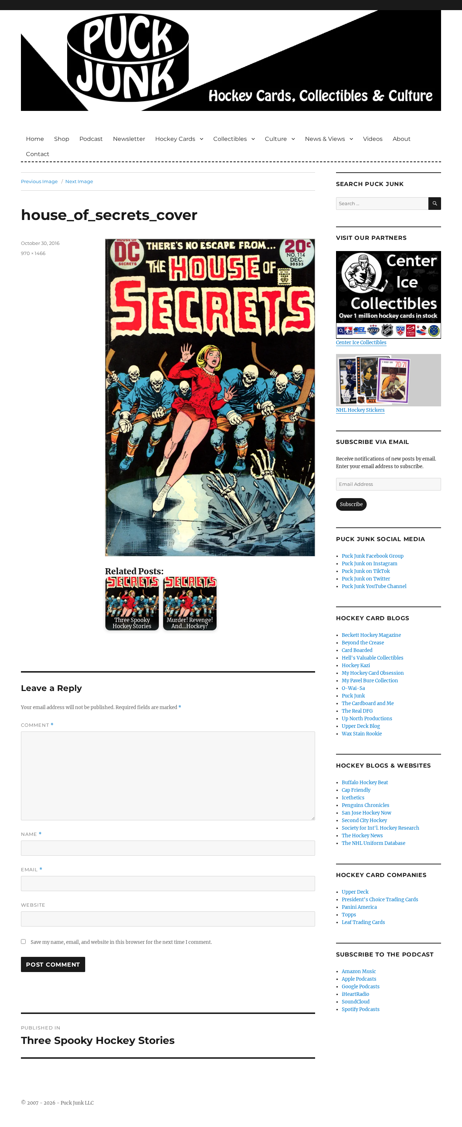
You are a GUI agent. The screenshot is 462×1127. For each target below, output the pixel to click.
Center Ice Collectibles (361, 342)
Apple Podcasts (359, 979)
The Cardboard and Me (368, 703)
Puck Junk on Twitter (366, 579)
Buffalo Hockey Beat (365, 783)
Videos (373, 138)
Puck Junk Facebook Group (373, 556)
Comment (37, 725)
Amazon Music (359, 971)
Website (33, 905)
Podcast (91, 138)
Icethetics (353, 798)
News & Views (325, 138)
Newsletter (129, 138)
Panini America (359, 907)
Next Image (79, 181)
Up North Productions (367, 719)
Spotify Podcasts (361, 1009)
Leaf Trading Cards (363, 922)
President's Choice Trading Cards (380, 900)
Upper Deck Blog (361, 726)
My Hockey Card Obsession (373, 673)
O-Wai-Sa (353, 688)
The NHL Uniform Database (373, 843)
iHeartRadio (355, 994)
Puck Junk (353, 696)
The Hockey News (362, 836)
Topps (349, 915)
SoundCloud (356, 1002)
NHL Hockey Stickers (360, 410)
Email (32, 870)
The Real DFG (357, 711)
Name (31, 834)
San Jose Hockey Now (366, 813)
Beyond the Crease (363, 643)
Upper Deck (355, 892)
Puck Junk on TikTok (366, 571)
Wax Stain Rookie (362, 734)
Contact (37, 154)
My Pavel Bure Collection (370, 681)
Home (35, 138)
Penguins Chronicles (365, 805)
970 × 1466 (33, 253)
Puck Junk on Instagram (369, 564)
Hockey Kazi (356, 665)
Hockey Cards (175, 138)
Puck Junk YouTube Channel (374, 586)
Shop (61, 138)
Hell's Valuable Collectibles (373, 658)
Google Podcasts (361, 987)
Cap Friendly (356, 790)
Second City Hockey (364, 820)
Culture (276, 138)
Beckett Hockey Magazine (371, 635)
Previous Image (39, 181)
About (402, 138)
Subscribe (351, 504)
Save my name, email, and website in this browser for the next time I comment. (121, 942)
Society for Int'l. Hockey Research (380, 828)
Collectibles (230, 138)
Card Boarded (357, 650)
